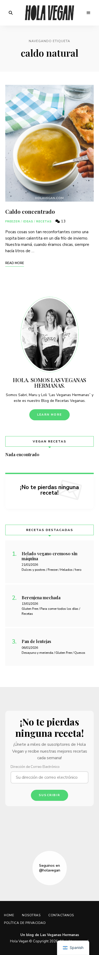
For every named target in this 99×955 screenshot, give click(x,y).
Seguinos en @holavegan (49, 868)
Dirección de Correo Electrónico (35, 766)
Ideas (28, 221)
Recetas (44, 221)
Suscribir (49, 795)
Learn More (49, 415)
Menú (88, 13)
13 (63, 221)
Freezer (12, 221)
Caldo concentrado (30, 211)
